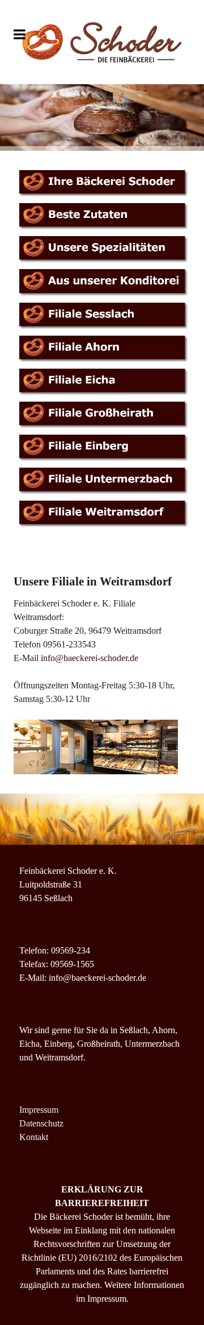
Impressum (38, 1110)
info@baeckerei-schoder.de (89, 658)
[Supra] (102, 42)
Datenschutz (41, 1123)
